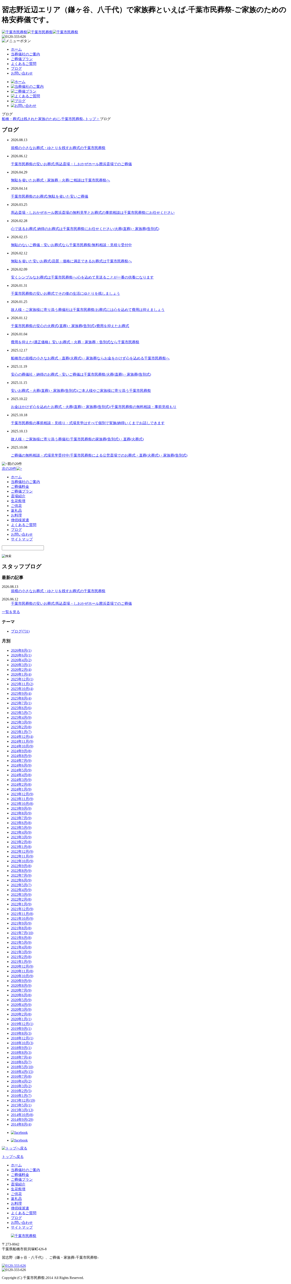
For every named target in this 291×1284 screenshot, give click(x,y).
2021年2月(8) (21, 957)
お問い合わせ (22, 73)
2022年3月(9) (21, 894)
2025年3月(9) (21, 722)
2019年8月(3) (21, 1033)
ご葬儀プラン (22, 59)
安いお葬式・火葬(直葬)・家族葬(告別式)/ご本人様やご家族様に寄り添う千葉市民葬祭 (81, 391)
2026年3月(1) (21, 665)
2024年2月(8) (21, 784)
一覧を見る (11, 612)
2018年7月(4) (21, 1057)
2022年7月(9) (21, 875)
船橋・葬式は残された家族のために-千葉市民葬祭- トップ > (51, 119)
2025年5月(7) (21, 713)
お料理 (16, 515)
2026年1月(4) (21, 674)
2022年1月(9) (21, 904)
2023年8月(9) (21, 813)
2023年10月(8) (22, 804)
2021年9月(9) (21, 923)
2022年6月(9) (21, 880)
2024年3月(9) (21, 780)
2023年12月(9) (22, 794)
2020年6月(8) (21, 995)
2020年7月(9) (21, 990)
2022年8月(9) (21, 871)
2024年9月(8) (21, 751)
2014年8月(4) (21, 1124)
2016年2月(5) (21, 1091)
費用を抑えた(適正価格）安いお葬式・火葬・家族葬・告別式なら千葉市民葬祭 (75, 342)
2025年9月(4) (21, 693)
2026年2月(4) (21, 670)
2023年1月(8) (21, 847)
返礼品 (16, 510)
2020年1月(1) (21, 1019)
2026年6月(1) (21, 655)
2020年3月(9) (21, 1009)
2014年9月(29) (22, 1119)
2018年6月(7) (21, 1062)
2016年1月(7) (21, 1096)
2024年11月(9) (22, 741)
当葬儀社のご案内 (25, 54)
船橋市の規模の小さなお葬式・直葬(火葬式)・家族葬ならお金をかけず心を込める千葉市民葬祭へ (90, 358)
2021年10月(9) (22, 918)
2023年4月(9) (21, 832)
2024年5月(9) (21, 770)
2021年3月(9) (21, 952)
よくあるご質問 (23, 64)
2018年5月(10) (22, 1067)
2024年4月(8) (21, 775)
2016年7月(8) (21, 1076)
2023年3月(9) (21, 837)
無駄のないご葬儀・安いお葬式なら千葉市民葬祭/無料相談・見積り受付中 (71, 245)
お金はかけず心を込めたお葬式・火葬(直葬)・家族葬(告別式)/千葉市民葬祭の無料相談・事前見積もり (93, 407)
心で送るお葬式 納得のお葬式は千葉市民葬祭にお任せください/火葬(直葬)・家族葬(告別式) (85, 229)
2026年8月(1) (21, 650)
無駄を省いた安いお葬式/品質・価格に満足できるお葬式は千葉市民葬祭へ (71, 261)
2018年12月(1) (22, 1038)
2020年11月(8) (22, 971)
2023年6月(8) (21, 823)
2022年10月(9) (22, 861)
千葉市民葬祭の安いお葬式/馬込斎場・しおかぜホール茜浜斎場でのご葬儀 (71, 164)
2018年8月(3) (21, 1052)
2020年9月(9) (21, 981)
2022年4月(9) (21, 890)
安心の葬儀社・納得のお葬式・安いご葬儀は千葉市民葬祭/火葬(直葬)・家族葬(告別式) (81, 374)
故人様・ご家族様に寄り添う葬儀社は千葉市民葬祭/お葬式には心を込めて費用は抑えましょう (88, 310)
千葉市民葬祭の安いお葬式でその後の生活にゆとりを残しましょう (65, 293)
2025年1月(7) (21, 732)
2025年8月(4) (21, 698)
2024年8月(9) (21, 756)
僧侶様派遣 (20, 520)
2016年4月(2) (21, 1081)
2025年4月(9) (21, 717)
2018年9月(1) (21, 1048)
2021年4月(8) (21, 947)
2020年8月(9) (21, 985)
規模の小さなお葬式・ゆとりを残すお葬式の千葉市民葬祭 (58, 148)
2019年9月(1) (21, 1029)
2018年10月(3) (22, 1043)
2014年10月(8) (22, 1115)
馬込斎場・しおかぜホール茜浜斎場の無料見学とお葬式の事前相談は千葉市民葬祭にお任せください (93, 212)
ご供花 (16, 506)
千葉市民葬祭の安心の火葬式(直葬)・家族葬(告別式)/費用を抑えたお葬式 (70, 326)
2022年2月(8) (21, 899)
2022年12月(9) (22, 851)
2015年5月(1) (21, 1105)
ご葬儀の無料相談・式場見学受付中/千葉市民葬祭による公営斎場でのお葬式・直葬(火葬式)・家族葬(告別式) (99, 455)
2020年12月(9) (22, 966)
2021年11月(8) (22, 914)
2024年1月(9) (21, 789)
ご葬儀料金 (20, 486)
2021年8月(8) (21, 928)
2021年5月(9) (21, 942)
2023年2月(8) (21, 842)
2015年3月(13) (22, 1110)
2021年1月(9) (21, 962)
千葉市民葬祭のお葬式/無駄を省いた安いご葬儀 (49, 196)
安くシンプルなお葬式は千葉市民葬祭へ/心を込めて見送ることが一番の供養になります (82, 277)
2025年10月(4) (22, 689)
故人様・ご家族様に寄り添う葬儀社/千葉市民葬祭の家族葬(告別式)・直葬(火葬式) (77, 439)
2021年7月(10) (22, 933)
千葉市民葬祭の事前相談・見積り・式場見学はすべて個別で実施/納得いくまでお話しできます (88, 423)
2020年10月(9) (22, 976)
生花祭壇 (18, 501)
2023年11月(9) (22, 799)
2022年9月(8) (21, 866)
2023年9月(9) (21, 808)
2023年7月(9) (21, 818)
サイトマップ (22, 539)
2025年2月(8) (21, 727)
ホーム (16, 49)
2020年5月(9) (21, 1000)
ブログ (16, 68)
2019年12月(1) (22, 1024)
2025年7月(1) (21, 703)
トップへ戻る (13, 1157)
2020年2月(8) (21, 1014)
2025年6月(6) (21, 708)
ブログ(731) (20, 631)
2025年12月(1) (22, 679)
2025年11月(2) (22, 684)
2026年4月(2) (21, 660)
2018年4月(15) (22, 1072)
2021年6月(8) (21, 938)
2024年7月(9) (21, 760)
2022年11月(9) (22, 856)
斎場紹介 (18, 496)
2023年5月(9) (21, 827)
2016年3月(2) (21, 1086)
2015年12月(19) (23, 1100)
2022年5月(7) (21, 885)
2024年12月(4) (22, 737)
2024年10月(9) (22, 746)
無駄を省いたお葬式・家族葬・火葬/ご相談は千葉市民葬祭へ (60, 180)
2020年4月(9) (21, 1005)
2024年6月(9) (21, 765)
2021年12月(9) (22, 909)
